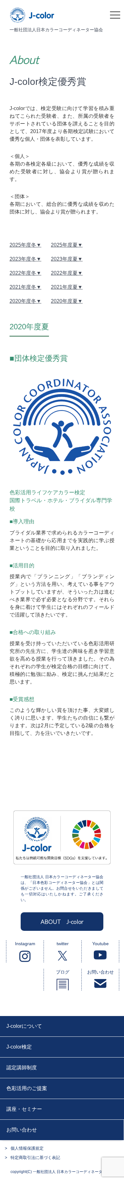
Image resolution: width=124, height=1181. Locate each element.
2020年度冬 (23, 301)
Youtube (100, 943)
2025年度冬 (23, 245)
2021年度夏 (64, 287)
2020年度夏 (64, 301)
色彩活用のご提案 (26, 1088)
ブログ (62, 972)
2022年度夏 (64, 273)
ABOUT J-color (62, 921)
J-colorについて (24, 1026)
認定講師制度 (21, 1067)
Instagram (25, 943)
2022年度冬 (23, 273)
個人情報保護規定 (27, 1148)
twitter (63, 943)
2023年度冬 (23, 259)
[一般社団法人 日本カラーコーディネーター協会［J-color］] (32, 19)
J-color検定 (19, 1047)
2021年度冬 (23, 287)
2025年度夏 (64, 245)
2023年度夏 (64, 259)
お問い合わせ (100, 972)
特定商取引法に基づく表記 (35, 1157)
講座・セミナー (24, 1109)
